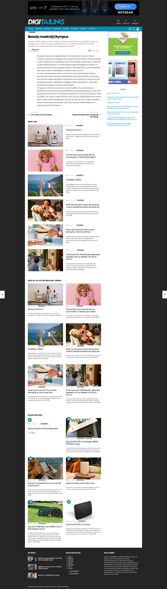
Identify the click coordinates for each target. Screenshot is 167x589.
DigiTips (66, 29)
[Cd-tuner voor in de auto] (2, 294)
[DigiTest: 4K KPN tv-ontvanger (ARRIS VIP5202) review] (83, 428)
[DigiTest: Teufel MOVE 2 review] (32, 575)
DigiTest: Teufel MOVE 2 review (48, 575)
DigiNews (38, 29)
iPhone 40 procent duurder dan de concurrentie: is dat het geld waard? (81, 156)
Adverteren (74, 573)
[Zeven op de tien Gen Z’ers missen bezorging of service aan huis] (45, 235)
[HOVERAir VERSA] (45, 185)
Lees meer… (77, 166)
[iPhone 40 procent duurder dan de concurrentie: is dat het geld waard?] (45, 160)
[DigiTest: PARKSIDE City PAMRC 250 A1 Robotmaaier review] (45, 512)
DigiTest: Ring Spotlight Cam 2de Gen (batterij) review (50, 559)
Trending (30, 420)
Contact (91, 29)
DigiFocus (57, 29)
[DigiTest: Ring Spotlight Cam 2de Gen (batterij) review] (32, 558)
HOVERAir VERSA (73, 180)
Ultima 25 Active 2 (74, 130)
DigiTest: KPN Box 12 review (78, 524)
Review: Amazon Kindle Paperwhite (43, 428)
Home (31, 29)
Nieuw (118, 23)
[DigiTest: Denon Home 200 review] (83, 468)
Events (83, 29)
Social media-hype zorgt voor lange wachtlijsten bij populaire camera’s (119, 124)
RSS (124, 89)
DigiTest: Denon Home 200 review (80, 483)
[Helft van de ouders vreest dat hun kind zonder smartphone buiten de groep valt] (45, 210)
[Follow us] (129, 29)
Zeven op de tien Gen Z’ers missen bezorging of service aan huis (80, 230)
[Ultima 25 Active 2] (45, 136)
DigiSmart (74, 29)
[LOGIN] (137, 29)
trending (134, 23)
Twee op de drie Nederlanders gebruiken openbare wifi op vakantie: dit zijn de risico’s (83, 256)
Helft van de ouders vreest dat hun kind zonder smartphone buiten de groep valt (82, 205)
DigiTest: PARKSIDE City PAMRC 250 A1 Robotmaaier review (45, 528)
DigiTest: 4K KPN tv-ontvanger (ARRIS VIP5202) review (82, 442)
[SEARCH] (133, 29)
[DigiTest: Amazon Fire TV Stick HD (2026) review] (32, 567)
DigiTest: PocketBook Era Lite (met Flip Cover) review (44, 484)
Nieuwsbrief (74, 571)
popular (126, 23)
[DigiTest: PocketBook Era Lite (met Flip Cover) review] (45, 468)
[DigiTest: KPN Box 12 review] (83, 511)
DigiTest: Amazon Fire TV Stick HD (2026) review (50, 567)
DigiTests (47, 29)
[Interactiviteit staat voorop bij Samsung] (164, 294)
